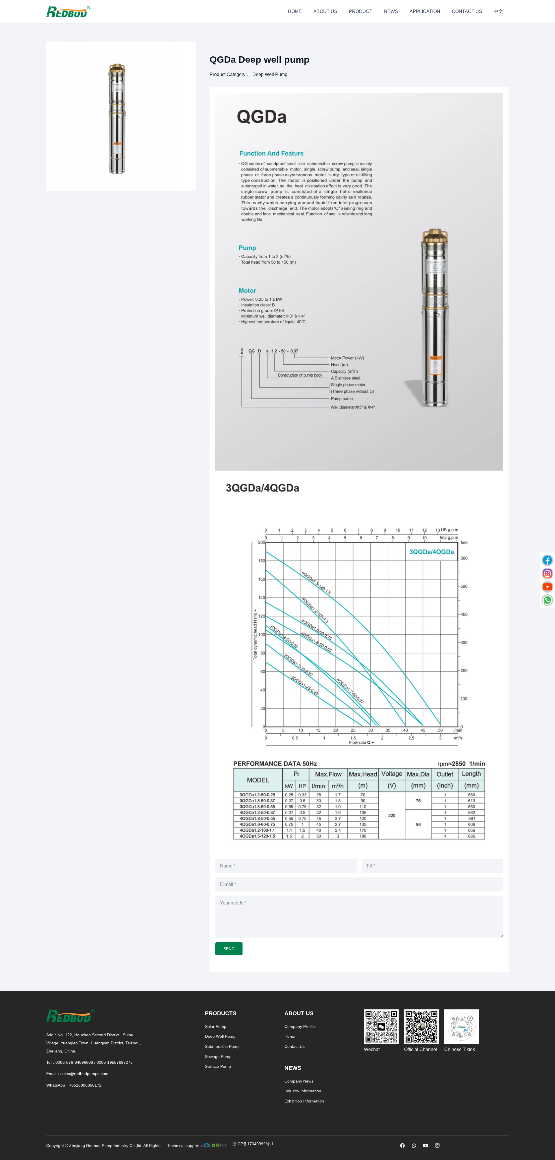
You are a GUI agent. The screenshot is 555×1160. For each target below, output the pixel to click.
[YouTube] (425, 1145)
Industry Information (302, 1091)
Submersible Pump (222, 1046)
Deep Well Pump (269, 74)
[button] (186, 51)
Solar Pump (215, 1026)
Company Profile (299, 1026)
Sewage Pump (218, 1056)
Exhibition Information (304, 1101)
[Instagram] (437, 1145)
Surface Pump (218, 1066)
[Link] (252, 1145)
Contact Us (294, 1046)
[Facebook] (402, 1145)
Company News (298, 1081)
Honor (290, 1036)
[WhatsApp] (414, 1145)
